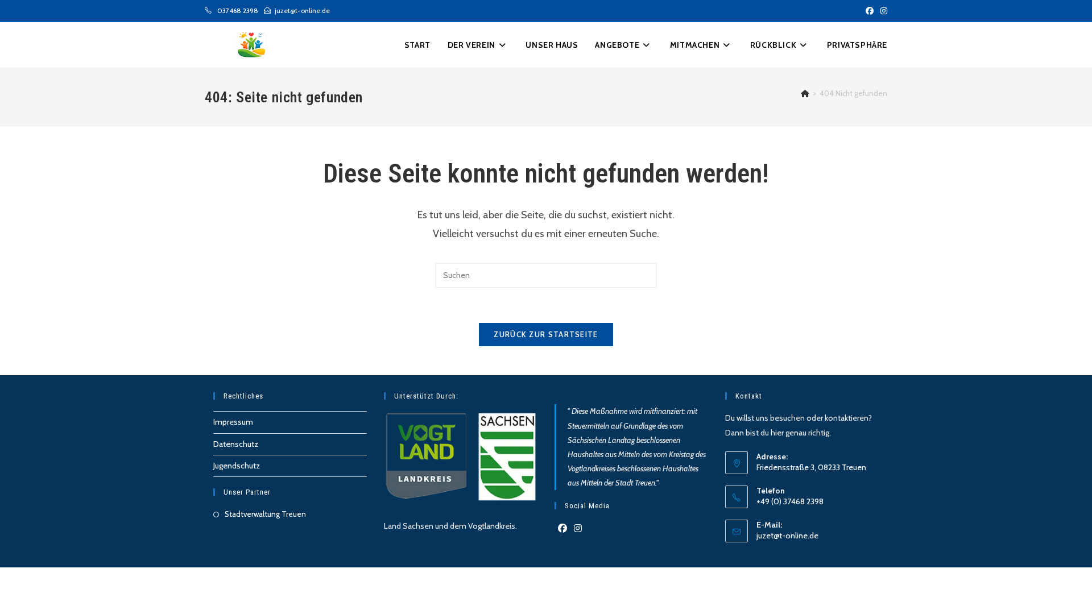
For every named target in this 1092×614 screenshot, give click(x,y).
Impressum (233, 422)
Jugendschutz (236, 465)
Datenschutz (235, 444)
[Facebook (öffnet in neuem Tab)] (869, 10)
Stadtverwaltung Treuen (265, 513)
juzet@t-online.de (787, 535)
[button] (857, 45)
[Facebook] (562, 529)
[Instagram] (578, 529)
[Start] (805, 93)
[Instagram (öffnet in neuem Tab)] (882, 10)
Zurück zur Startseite (546, 334)
